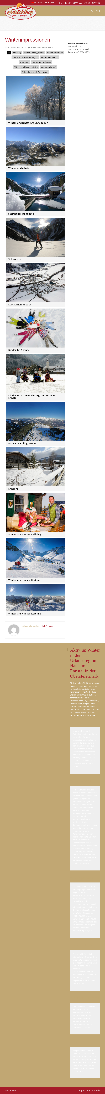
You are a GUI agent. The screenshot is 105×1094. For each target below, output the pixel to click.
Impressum (84, 1090)
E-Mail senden (74, 58)
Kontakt (96, 1090)
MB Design (47, 626)
